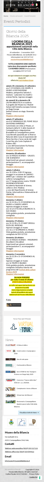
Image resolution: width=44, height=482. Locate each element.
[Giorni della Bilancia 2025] (13, 305)
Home (6, 16)
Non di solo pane (22, 359)
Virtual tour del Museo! (24, 395)
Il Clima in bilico (22, 345)
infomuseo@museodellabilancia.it (17, 461)
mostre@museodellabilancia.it (22, 60)
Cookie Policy (34, 477)
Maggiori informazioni (15, 116)
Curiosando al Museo (24, 365)
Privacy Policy (34, 474)
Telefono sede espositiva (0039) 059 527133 (21, 448)
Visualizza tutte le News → (29, 413)
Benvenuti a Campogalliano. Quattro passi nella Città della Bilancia (25, 404)
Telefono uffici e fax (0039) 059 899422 (19, 452)
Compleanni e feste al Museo (27, 388)
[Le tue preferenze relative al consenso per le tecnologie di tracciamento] (39, 477)
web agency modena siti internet (13, 469)
